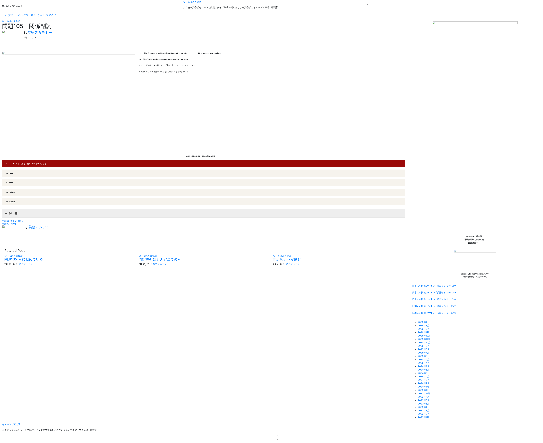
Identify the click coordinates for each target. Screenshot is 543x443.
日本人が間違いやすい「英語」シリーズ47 (434, 306)
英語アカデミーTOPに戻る (21, 15)
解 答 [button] (13, 213)
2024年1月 (423, 386)
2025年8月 (423, 349)
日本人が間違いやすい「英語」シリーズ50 (434, 285)
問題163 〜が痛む (287, 259)
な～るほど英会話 (192, 1)
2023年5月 (423, 403)
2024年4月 (423, 376)
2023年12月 (424, 390)
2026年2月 (423, 328)
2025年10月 (424, 342)
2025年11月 (424, 339)
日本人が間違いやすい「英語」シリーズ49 (434, 292)
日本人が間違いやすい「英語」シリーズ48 (434, 299)
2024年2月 (423, 383)
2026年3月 (423, 325)
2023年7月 (423, 396)
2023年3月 (423, 410)
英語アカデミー (40, 32)
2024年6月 (423, 369)
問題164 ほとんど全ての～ (160, 259)
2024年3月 (423, 379)
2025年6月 (423, 356)
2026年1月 (423, 332)
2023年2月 (423, 413)
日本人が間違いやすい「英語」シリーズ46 (434, 312)
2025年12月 (424, 335)
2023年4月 (423, 407)
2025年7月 (423, 352)
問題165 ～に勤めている (23, 259)
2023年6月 (423, 400)
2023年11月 (424, 393)
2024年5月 (423, 373)
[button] (5, 15)
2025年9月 (423, 345)
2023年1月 (423, 417)
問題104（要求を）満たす (13, 221)
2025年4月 (423, 362)
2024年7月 (423, 366)
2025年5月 (423, 359)
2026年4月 (423, 322)
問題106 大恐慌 (9, 224)
